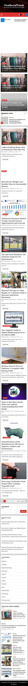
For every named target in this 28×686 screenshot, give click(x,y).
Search (5, 506)
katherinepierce (7, 261)
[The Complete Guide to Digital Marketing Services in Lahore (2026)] (14, 319)
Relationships (5, 590)
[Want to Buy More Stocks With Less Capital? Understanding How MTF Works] (14, 391)
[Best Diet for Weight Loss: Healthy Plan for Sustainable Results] (4, 120)
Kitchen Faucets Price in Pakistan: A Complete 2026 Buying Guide (12, 368)
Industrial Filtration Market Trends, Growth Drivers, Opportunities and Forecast (13, 220)
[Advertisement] (14, 37)
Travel (3, 597)
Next (22, 501)
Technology (4, 594)
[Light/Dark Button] (20, 14)
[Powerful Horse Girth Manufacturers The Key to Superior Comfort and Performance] (14, 431)
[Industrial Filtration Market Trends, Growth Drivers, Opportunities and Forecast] (14, 208)
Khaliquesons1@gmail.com (9, 451)
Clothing (4, 63)
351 (18, 501)
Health (4, 286)
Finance (5, 398)
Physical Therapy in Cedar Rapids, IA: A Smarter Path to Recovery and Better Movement (14, 293)
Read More (5, 159)
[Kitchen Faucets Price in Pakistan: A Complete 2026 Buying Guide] (14, 355)
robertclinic (6, 488)
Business (4, 100)
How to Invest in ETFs (8, 411)
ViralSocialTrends (14, 5)
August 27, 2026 (14, 70)
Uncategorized (6, 437)
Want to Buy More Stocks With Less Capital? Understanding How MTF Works (12, 405)
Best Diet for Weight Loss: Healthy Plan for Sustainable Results (13, 105)
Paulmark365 (6, 109)
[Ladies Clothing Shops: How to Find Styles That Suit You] (14, 136)
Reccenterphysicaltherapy (9, 299)
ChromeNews (21, 682)
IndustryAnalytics (7, 225)
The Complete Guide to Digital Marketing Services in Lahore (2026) (13, 332)
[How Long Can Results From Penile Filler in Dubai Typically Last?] (14, 471)
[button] (1, 14)
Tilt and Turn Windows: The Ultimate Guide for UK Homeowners (13, 256)
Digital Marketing (7, 326)
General (5, 362)
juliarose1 (5, 70)
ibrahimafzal (6, 337)
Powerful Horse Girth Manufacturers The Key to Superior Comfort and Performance (12, 445)
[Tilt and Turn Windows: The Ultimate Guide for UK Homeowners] (14, 244)
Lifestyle (10, 477)
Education (4, 571)
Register (26, 15)
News (3, 587)
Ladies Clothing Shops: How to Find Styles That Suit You (14, 67)
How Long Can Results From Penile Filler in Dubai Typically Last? (13, 483)
